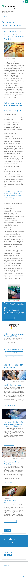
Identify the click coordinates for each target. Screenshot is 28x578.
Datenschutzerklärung (9, 564)
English (17, 1)
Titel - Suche (23, 1)
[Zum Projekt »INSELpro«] (14, 375)
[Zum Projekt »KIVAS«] (14, 491)
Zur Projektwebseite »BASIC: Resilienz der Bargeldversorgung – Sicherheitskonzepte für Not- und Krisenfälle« (14, 351)
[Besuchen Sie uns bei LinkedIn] (8, 555)
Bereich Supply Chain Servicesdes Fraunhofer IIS (8, 12)
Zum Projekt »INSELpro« (11, 405)
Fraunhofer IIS (9, 542)
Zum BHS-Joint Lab (9, 482)
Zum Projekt (9, 444)
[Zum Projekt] (14, 414)
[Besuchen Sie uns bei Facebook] (5, 555)
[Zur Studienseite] (14, 293)
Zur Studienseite (9, 318)
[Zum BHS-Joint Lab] (14, 452)
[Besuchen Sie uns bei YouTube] (10, 555)
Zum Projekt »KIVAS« (10, 521)
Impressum (6, 565)
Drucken (7, 530)
